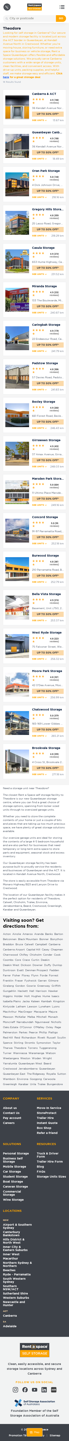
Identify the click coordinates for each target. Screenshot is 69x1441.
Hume (46, 996)
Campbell (41, 944)
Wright (47, 1058)
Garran (42, 981)
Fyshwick (30, 981)
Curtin (35, 960)
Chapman (57, 950)
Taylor (56, 1043)
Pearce (33, 1032)
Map (36, 1432)
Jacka (26, 1001)
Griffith (56, 986)
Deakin (45, 960)
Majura (53, 1012)
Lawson (32, 1007)
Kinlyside (9, 1007)
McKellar (20, 1017)
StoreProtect (46, 1113)
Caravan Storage (15, 1186)
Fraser (19, 981)
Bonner (44, 939)
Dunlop (57, 965)
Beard (47, 1064)
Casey (45, 950)
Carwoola (49, 1079)
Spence (7, 1043)
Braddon (8, 944)
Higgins (8, 996)
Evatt (20, 970)
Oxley (49, 1027)
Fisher (16, 975)
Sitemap (55, 1435)
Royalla (51, 1074)
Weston (25, 1058)
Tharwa (8, 1048)
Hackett (23, 991)
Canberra (54, 944)
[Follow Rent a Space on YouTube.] (34, 1389)
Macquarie (40, 1012)
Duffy (47, 965)
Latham (21, 1007)
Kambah (46, 1001)
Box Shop (44, 1128)
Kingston (59, 1001)
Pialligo (53, 1032)
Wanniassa (20, 1053)
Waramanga (36, 1053)
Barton (58, 934)
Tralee (41, 1084)
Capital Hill (33, 950)
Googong (36, 1079)
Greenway (43, 986)
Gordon (20, 986)
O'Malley (38, 1027)
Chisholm (36, 955)
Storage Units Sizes (51, 1176)
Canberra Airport (14, 950)
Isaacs (55, 996)
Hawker (53, 991)
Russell (51, 1038)
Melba (31, 1017)
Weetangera (11, 1058)
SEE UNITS (38, 120)
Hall (31, 991)
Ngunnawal (42, 1022)
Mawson (8, 1017)
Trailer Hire (45, 1118)
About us (10, 1108)
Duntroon (9, 970)
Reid (17, 1038)
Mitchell (41, 1017)
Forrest (53, 975)
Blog (40, 1166)
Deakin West (11, 965)
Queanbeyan (47, 1069)
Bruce (19, 944)
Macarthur (10, 1258)
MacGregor (25, 1012)
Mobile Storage (14, 1166)
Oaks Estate (10, 1027)
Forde (43, 975)
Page (58, 1027)
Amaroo (27, 934)
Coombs (8, 960)
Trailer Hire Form (50, 1161)
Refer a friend (47, 1133)
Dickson (26, 965)
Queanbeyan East (14, 1074)
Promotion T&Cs (19, 1435)
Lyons (56, 1007)
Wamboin (9, 1079)
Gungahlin (9, 991)
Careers (9, 1123)
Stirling (18, 1043)
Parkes (23, 1032)
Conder (47, 955)
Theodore (20, 1048)
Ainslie (16, 934)
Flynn (34, 975)
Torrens (33, 1048)
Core (18, 960)
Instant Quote (47, 1123)
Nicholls (56, 1022)
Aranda (39, 934)
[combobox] (32, 18)
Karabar (23, 1084)
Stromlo (30, 1043)
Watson (51, 1053)
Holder (18, 996)
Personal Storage (16, 1153)
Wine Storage (13, 1199)
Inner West (11, 1254)
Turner (7, 1053)
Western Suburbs (16, 1298)
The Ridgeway (36, 1074)
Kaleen (35, 1001)
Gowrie (31, 986)
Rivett (41, 1038)
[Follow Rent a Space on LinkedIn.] (44, 1389)
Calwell (29, 944)
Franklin (8, 981)
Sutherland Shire (15, 1293)
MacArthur (10, 1012)
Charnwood (10, 955)
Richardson (29, 1038)
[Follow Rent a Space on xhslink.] (53, 1389)
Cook (57, 955)
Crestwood (10, 1069)
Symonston (43, 1043)
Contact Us (11, 1113)
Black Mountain (28, 939)
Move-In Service (49, 1108)
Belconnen (10, 939)
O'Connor (26, 1027)
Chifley (23, 955)
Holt (27, 996)
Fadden (54, 970)
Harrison (41, 991)
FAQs (41, 1171)
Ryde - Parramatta (17, 1274)
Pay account (12, 1118)
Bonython (56, 939)
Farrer (7, 975)
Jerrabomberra (28, 1069)
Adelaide (10, 1326)
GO (61, 18)
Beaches (9, 1270)
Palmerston (10, 1032)
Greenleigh (10, 1084)
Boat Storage (13, 1181)
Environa (22, 1079)
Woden (36, 1058)
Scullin (61, 1038)
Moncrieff (9, 1022)
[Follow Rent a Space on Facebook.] (25, 1389)
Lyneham (44, 1007)
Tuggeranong (47, 1048)
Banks (49, 934)
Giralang (8, 986)
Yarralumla (10, 1064)
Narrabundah (25, 1022)
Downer (38, 965)
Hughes (36, 996)
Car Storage (12, 1171)
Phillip (43, 1032)
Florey (26, 975)
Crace (26, 960)
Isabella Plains (12, 1001)
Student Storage (15, 1176)
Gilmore (53, 981)
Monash (53, 1017)
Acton (7, 934)
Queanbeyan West (30, 1064)
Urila (33, 1084)
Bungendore (55, 1084)
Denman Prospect (36, 970)
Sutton (61, 1074)
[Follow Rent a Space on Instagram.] (15, 1389)
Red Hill (8, 1038)
